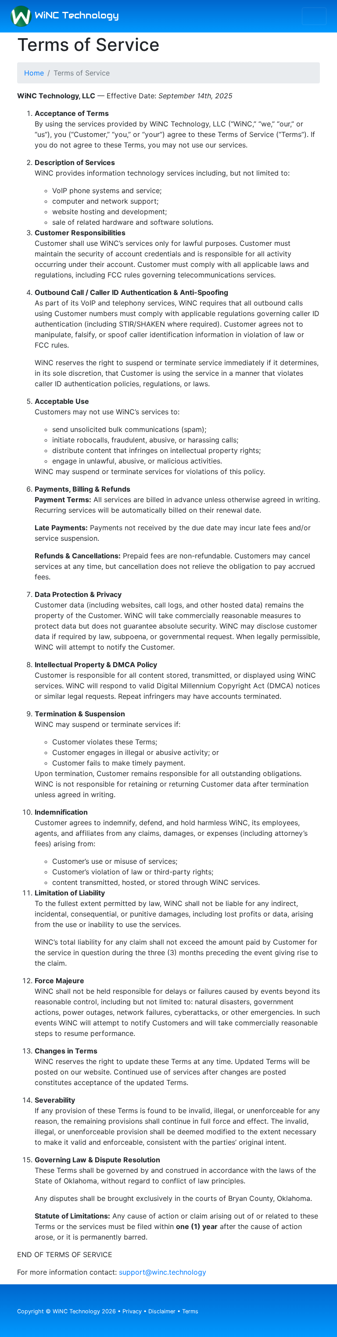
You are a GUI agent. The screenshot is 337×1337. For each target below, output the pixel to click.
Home (34, 72)
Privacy (132, 1311)
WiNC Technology (75, 15)
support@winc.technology (162, 1272)
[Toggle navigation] (314, 16)
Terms (190, 1311)
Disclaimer (162, 1311)
